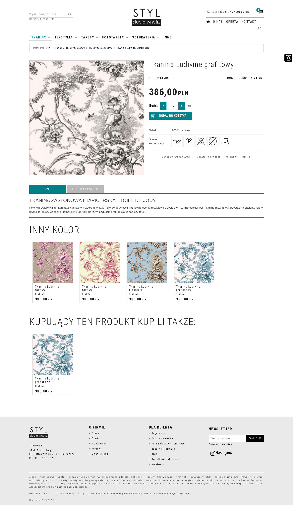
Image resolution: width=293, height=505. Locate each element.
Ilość (153, 106)
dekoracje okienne (131, 477)
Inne (167, 37)
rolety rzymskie (179, 477)
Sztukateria (143, 37)
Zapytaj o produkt (208, 157)
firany (160, 477)
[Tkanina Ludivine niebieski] (147, 262)
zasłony (151, 477)
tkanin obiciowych (217, 483)
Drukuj (246, 157)
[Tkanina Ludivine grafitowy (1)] (86, 118)
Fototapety (113, 37)
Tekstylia (63, 37)
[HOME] (208, 21)
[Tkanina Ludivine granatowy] (194, 262)
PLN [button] (259, 28)
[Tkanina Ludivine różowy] (53, 262)
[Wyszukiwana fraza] (70, 14)
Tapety (87, 37)
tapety (74, 480)
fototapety (62, 480)
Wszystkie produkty (42, 19)
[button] (47, 189)
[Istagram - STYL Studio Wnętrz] (222, 453)
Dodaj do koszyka (173, 116)
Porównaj (231, 157)
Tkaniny (38, 37)
